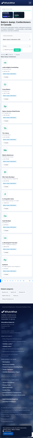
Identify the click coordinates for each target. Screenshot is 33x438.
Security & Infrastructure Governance (13, 395)
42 (29, 280)
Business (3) (5, 292)
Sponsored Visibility (8, 364)
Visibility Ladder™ (7, 344)
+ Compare (5, 77)
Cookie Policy (6, 390)
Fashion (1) (15, 295)
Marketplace (6, 362)
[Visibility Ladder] (7, 15)
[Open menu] (30, 3)
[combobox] (16, 39)
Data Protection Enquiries (10, 399)
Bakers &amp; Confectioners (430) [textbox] (11, 39)
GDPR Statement (7, 387)
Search (17, 50)
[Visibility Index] (19, 15)
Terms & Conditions (8, 382)
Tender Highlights (7, 369)
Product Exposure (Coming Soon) (12, 367)
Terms (13, 429)
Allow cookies (8, 433)
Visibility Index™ (7, 346)
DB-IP (11, 421)
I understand (7, 431)
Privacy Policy (6, 385)
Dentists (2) (13, 292)
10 (23, 280)
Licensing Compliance (9, 401)
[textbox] (5, 46)
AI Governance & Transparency (11, 392)
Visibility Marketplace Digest (11, 372)
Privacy (18, 429)
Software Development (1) (8, 299)
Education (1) (22, 292)
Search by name (9, 49)
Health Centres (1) (6, 295)
